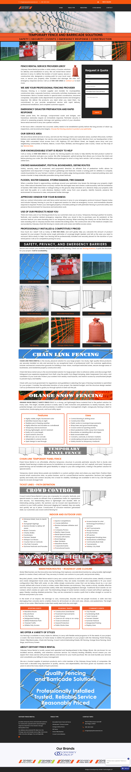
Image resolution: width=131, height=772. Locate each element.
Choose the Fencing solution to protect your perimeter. (71, 129)
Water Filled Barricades (65, 282)
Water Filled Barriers (58, 731)
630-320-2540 (45, 2)
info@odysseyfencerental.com (29, 2)
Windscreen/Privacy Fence (97, 282)
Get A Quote (106, 2)
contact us (70, 81)
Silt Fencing (34, 345)
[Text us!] (125, 769)
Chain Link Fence (34, 282)
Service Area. (28, 146)
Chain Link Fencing (34, 314)
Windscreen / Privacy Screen (60, 724)
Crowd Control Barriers (96, 314)
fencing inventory (89, 248)
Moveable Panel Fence (65, 314)
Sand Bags (97, 345)
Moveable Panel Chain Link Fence (61, 722)
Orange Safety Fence (65, 345)
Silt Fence (55, 729)
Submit (97, 112)
